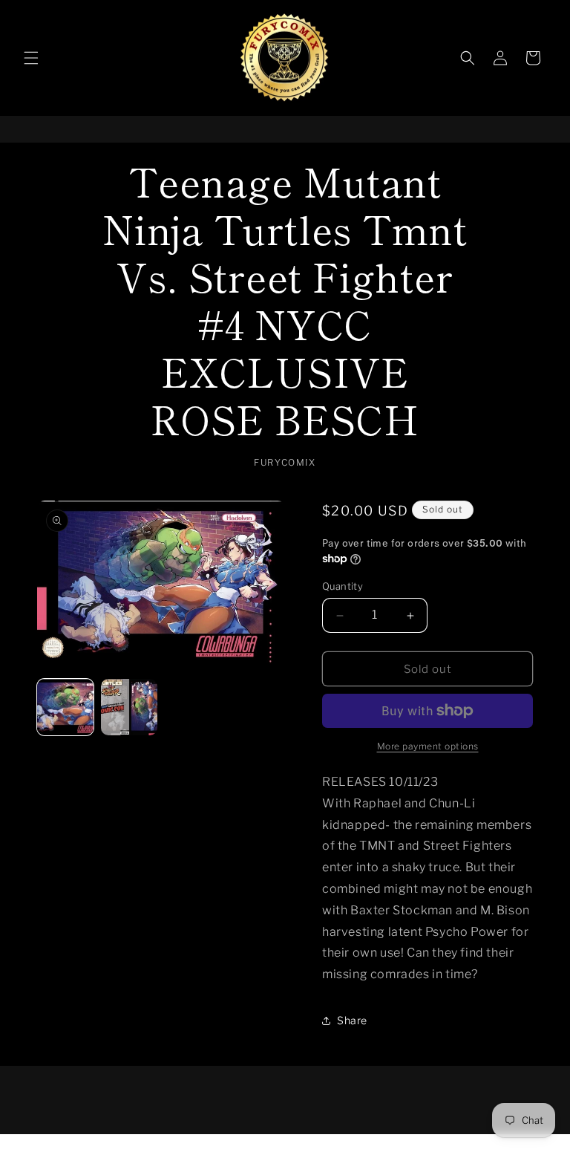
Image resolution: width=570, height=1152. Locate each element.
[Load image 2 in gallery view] (129, 707)
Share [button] (352, 1020)
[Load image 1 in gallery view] (65, 707)
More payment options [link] (428, 746)
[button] (31, 58)
